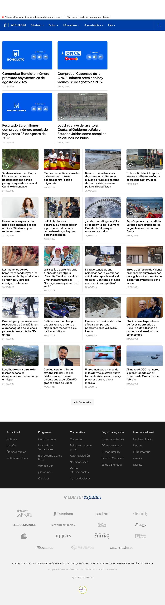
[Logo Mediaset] (82, 499)
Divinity (137, 464)
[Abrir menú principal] (159, 25)
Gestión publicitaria (126, 563)
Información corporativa (35, 563)
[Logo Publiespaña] (82, 548)
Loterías (11, 445)
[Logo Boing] (102, 525)
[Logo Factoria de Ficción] (63, 525)
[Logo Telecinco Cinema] (102, 536)
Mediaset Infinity (143, 439)
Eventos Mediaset (112, 458)
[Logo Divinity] (140, 514)
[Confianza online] (83, 593)
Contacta (76, 439)
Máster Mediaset (80, 478)
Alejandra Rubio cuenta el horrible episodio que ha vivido (32, 17)
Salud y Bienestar (112, 464)
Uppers (137, 445)
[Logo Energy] (140, 525)
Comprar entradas (113, 439)
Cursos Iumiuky (111, 451)
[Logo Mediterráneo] (121, 547)
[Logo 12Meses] (140, 536)
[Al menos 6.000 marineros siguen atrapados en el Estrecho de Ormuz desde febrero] (144, 355)
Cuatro (137, 458)
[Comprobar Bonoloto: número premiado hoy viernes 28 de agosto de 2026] (27, 55)
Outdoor (43, 478)
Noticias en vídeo (17, 458)
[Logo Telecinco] (63, 514)
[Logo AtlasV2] (43, 547)
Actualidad (18, 25)
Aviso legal (17, 563)
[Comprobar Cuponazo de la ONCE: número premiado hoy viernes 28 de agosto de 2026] (83, 55)
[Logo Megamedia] (84, 577)
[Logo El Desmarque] (24, 525)
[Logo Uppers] (63, 536)
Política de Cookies (106, 563)
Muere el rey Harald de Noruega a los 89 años (88, 17)
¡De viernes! (45, 472)
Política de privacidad (59, 563)
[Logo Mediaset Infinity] (24, 514)
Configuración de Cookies (83, 563)
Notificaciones (79, 462)
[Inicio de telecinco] (5, 25)
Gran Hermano (47, 439)
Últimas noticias (16, 451)
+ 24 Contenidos (82, 402)
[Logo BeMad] (24, 536)
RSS (140, 563)
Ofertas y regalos (112, 445)
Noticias (11, 439)
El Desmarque (141, 451)
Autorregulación (80, 455)
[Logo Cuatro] (102, 514)
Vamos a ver (45, 465)
